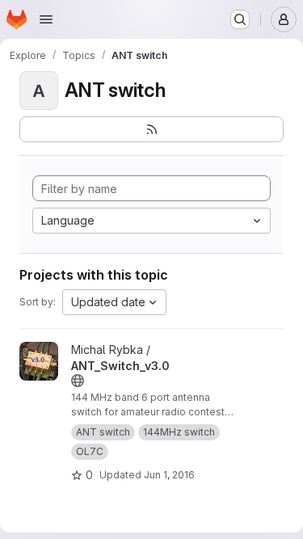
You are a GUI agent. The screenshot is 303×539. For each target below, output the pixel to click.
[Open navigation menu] (46, 19)
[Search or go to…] (240, 19)
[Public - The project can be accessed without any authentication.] (77, 380)
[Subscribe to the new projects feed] (151, 129)
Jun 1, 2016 (169, 475)
